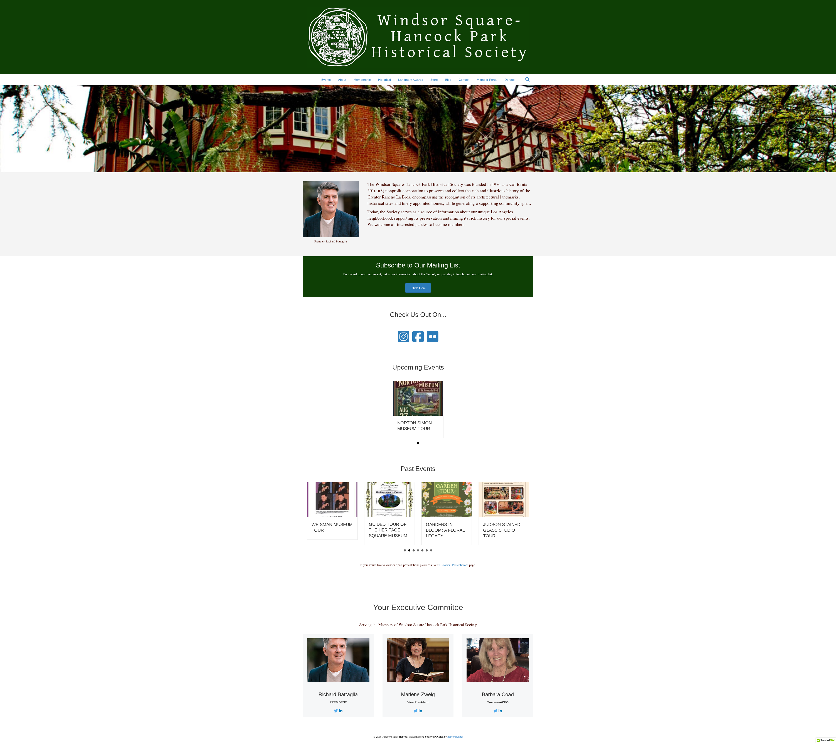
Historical (384, 79)
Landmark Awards (410, 79)
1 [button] (418, 443)
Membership (362, 79)
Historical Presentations (453, 565)
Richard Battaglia (338, 694)
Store (434, 79)
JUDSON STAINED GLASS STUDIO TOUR (501, 530)
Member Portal (487, 79)
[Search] (526, 79)
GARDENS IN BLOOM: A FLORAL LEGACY (445, 530)
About (342, 79)
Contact (464, 79)
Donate (510, 79)
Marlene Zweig (418, 694)
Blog (448, 79)
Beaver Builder (455, 736)
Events (326, 79)
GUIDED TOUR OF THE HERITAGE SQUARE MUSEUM (388, 530)
